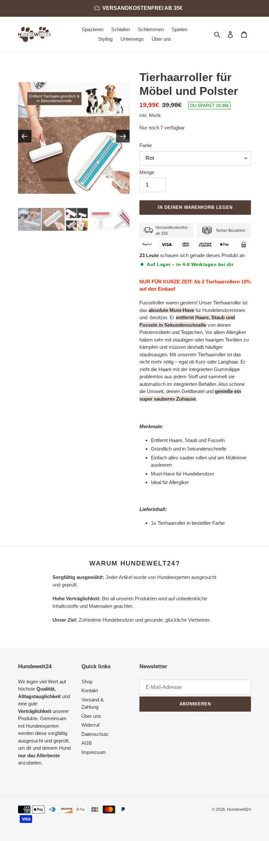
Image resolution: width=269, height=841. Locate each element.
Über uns (91, 716)
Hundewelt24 (239, 809)
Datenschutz (95, 734)
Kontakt (89, 690)
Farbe (145, 145)
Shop (87, 681)
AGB (86, 743)
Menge (146, 172)
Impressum (93, 752)
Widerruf (90, 725)
